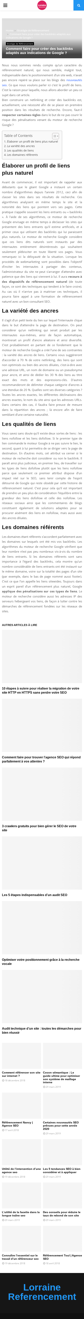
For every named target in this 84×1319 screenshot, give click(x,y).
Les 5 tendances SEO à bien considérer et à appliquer (61, 1170)
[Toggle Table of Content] (53, 136)
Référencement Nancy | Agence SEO (17, 1124)
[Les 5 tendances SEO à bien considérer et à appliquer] (62, 1152)
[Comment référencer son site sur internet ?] (21, 1056)
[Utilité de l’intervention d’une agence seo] (21, 1152)
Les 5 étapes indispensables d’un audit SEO (34, 895)
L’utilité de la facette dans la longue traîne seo (21, 1214)
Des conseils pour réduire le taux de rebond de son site (61, 1214)
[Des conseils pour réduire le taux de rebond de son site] (62, 1195)
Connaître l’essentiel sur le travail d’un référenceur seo (20, 1257)
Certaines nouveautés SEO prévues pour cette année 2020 (61, 1126)
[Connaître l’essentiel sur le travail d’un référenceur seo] (21, 1239)
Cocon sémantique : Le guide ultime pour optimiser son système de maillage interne (61, 1077)
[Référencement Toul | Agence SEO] (62, 1239)
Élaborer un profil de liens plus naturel (32, 141)
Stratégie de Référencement (20, 43)
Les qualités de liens (20, 150)
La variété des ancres (21, 146)
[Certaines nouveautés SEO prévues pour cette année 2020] (62, 1106)
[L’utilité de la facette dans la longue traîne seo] (21, 1195)
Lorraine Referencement (42, 1292)
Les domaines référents (22, 155)
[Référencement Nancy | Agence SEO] (21, 1106)
